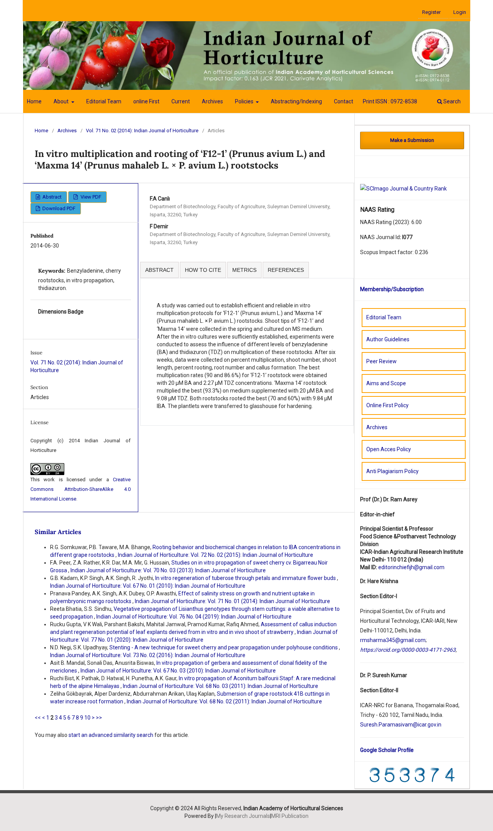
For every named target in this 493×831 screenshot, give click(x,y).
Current (180, 101)
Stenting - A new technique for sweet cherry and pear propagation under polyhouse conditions (224, 647)
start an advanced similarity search (111, 735)
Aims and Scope (386, 383)
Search (451, 101)
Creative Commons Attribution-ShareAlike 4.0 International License (80, 489)
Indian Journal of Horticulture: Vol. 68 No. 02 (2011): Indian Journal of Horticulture (224, 701)
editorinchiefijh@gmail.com (411, 567)
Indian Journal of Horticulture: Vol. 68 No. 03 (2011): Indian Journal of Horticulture (220, 686)
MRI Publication (290, 816)
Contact (343, 101)
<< (38, 718)
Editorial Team (103, 101)
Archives (212, 101)
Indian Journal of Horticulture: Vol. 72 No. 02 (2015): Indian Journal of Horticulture (215, 555)
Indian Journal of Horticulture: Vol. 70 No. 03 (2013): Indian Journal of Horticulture (168, 570)
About (62, 101)
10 (87, 718)
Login (459, 12)
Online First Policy (387, 405)
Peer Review (381, 361)
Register (431, 12)
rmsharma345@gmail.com (393, 640)
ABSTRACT (159, 270)
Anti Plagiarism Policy (392, 471)
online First (146, 101)
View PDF (90, 197)
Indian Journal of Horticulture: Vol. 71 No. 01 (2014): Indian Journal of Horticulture (232, 601)
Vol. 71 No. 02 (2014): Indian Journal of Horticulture (142, 130)
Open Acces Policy (388, 449)
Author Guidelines (387, 339)
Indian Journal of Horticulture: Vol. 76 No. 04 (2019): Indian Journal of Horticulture (194, 617)
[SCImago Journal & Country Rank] (403, 188)
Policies (245, 101)
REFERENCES (286, 270)
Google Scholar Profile (387, 750)
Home (34, 101)
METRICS (244, 270)
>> (99, 718)
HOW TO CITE (203, 270)
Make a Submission (412, 140)
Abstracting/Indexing (296, 101)
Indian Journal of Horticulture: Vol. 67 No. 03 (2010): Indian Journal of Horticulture (178, 670)
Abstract (51, 197)
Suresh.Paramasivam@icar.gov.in (400, 724)
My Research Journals (243, 816)
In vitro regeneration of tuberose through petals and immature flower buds (246, 578)
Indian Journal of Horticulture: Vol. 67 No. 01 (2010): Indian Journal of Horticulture (147, 586)
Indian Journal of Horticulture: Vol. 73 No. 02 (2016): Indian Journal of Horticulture (147, 655)
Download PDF (58, 208)
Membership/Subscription (392, 289)
